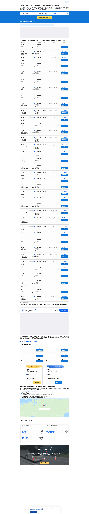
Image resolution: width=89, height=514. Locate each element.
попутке (35, 309)
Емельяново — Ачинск (31, 21)
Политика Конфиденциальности (36, 509)
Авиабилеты (31, 1)
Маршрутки (45, 1)
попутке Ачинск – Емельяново (31, 341)
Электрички (53, 1)
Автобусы (40, 1)
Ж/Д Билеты (36, 1)
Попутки (48, 1)
